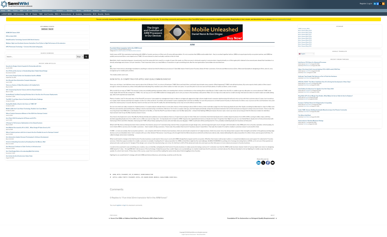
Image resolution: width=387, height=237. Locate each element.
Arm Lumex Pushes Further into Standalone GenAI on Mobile (23, 75)
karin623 (305, 99)
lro (306, 122)
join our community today (281, 19)
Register (363, 4)
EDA (21, 10)
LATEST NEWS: (7, 14)
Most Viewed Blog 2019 (305, 30)
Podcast (96, 10)
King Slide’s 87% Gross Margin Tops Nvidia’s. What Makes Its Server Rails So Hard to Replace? (325, 96)
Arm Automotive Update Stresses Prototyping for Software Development (27, 137)
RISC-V (57, 14)
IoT (126, 50)
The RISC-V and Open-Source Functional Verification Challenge (24, 99)
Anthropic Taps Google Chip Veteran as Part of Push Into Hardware (317, 76)
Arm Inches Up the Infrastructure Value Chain (19, 156)
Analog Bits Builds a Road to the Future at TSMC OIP (21, 104)
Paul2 (306, 97)
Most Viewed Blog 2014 (305, 40)
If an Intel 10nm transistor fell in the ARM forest (126, 48)
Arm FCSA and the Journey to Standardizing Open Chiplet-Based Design (26, 71)
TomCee (305, 124)
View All (51, 29)
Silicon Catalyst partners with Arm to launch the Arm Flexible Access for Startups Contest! (32, 132)
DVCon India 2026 (11, 36)
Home (3, 10)
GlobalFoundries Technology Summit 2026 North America (22, 39)
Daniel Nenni (306, 78)
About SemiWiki (201, 234)
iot (142, 177)
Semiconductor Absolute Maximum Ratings (310, 120)
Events (107, 14)
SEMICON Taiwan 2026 (13, 32)
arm (120, 177)
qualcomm (164, 177)
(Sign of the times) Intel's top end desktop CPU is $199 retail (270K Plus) (319, 69)
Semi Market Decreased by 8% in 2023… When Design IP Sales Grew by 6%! (28, 127)
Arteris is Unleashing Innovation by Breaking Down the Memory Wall (25, 142)
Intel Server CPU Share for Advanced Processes (312, 62)
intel (138, 177)
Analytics (60, 10)
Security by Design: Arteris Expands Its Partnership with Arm (23, 66)
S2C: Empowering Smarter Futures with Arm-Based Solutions (24, 90)
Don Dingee (114, 49)
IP (27, 10)
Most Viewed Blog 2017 (305, 34)
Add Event (44, 29)
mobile (156, 177)
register (118, 205)
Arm (117, 50)
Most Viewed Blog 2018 (305, 32)
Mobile (131, 50)
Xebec (304, 72)
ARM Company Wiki (304, 28)
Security (70, 10)
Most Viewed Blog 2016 (305, 36)
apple (115, 177)
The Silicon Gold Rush (304, 115)
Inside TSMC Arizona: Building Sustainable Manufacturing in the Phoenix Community (322, 110)
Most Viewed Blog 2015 (305, 38)
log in (124, 205)
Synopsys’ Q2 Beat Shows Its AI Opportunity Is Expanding (315, 103)
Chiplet (34, 14)
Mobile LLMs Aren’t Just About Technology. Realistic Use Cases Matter (26, 108)
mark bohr (148, 177)
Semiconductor (47, 10)
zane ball (173, 177)
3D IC (94, 14)
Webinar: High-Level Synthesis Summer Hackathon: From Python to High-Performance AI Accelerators (35, 43)
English (302, 54)
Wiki (9, 10)
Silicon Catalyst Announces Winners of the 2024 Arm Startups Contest (26, 113)
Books (79, 10)
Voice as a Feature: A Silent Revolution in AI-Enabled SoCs (23, 85)
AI (73, 14)
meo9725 (307, 71)
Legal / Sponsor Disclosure (189, 234)
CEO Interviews (19, 14)
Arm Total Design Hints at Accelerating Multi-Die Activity (22, 151)
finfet (125, 177)
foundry (131, 177)
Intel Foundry (48, 14)
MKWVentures (307, 65)
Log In (369, 4)
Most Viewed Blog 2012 (305, 44)
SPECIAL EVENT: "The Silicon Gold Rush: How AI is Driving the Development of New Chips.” (324, 82)
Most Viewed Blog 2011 (305, 46)
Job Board (87, 10)
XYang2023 (308, 90)
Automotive (87, 14)
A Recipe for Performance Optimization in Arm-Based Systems (24, 123)
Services (35, 10)
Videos (103, 10)
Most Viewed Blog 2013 (305, 42)
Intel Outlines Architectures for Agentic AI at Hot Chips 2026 (316, 89)
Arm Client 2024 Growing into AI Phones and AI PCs (21, 118)
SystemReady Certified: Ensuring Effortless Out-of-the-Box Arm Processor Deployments (32, 94)
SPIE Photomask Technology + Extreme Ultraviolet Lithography (24, 47)
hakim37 (307, 64)
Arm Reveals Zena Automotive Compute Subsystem (21, 80)
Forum (15, 10)
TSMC (41, 14)
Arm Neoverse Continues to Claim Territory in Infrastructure (23, 146)
